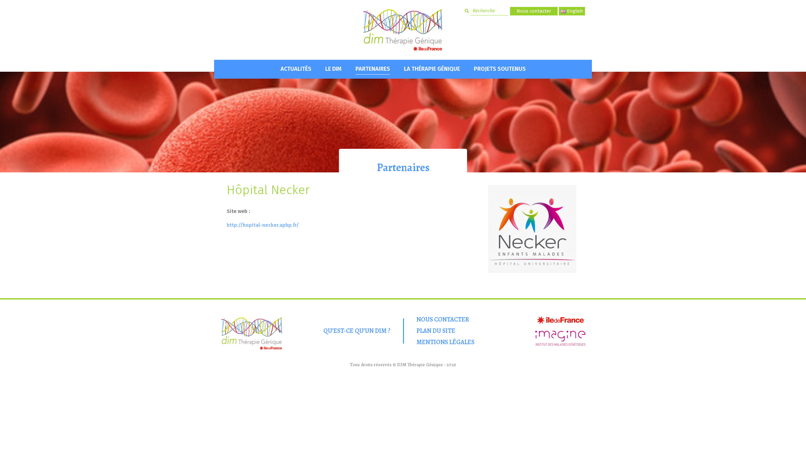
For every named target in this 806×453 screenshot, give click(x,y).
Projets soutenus (500, 68)
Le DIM (333, 68)
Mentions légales (445, 342)
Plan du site (436, 331)
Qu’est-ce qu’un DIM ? (356, 331)
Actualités (296, 68)
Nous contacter (534, 11)
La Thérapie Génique (432, 68)
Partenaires (372, 68)
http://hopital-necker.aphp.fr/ (263, 225)
